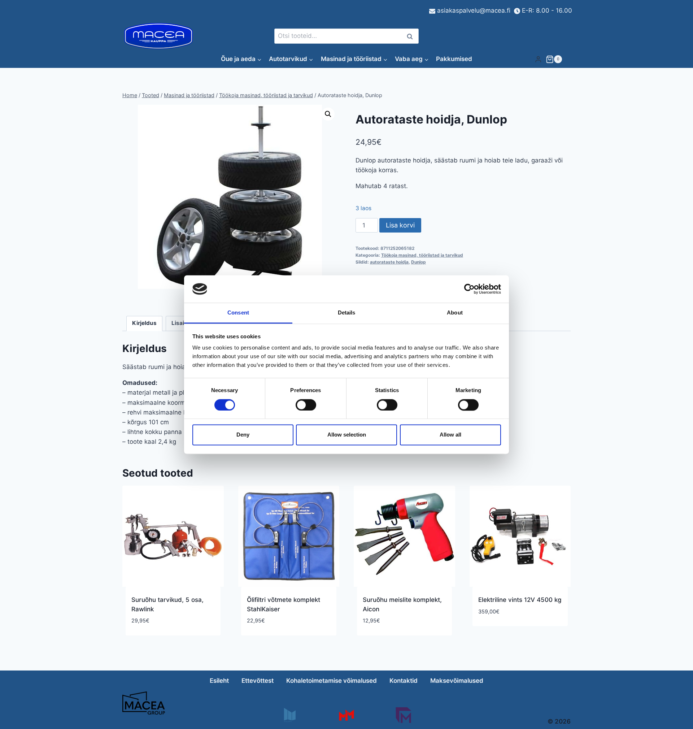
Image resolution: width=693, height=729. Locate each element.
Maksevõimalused (456, 680)
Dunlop (418, 262)
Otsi (411, 36)
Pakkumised (454, 58)
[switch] (306, 405)
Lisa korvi (400, 225)
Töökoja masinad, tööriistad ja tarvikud (422, 255)
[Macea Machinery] (346, 715)
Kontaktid (403, 680)
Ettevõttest (257, 680)
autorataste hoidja (389, 262)
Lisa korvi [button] (493, 633)
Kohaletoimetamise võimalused (331, 680)
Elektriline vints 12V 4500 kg (520, 599)
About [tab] (455, 313)
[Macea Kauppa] (289, 715)
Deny (242, 435)
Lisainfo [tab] (182, 323)
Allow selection (346, 435)
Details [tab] (347, 313)
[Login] (538, 59)
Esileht (219, 680)
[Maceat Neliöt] (403, 715)
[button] (328, 114)
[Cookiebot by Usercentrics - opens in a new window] (469, 288)
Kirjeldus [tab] (144, 323)
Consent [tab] (238, 313)
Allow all (450, 435)
